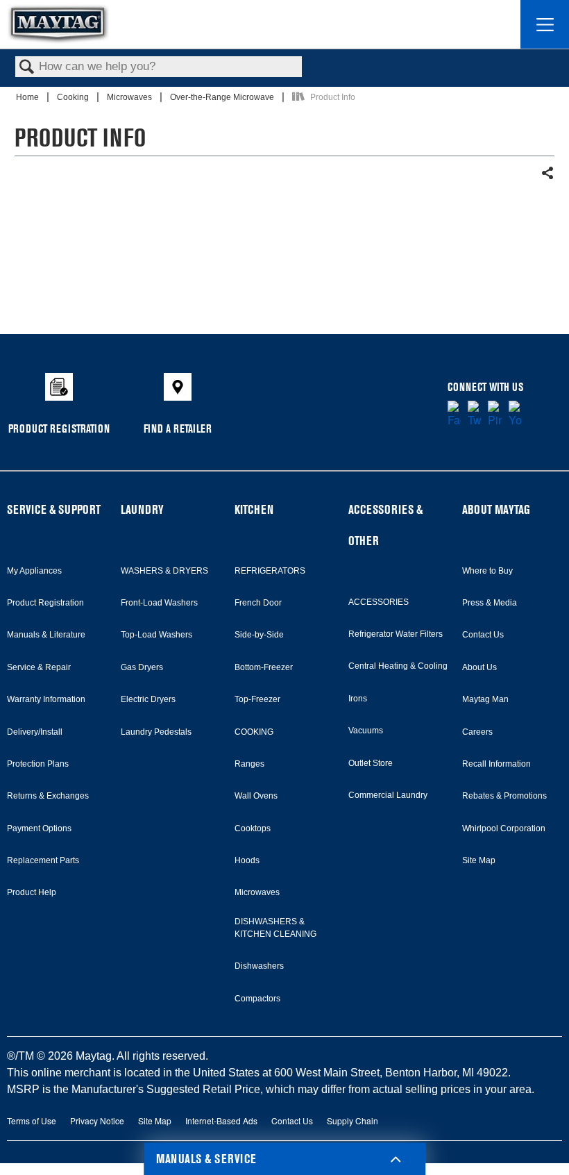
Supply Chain (352, 1120)
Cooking (74, 97)
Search (27, 67)
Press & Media (489, 603)
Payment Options (39, 828)
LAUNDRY (142, 509)
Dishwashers (259, 966)
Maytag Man (485, 699)
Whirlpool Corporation (503, 828)
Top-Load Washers (156, 635)
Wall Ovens (256, 796)
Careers (477, 732)
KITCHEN (254, 509)
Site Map (478, 860)
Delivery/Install (34, 732)
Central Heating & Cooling (398, 666)
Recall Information (496, 764)
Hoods (247, 860)
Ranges (249, 764)
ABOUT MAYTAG (496, 509)
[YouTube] (515, 414)
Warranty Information (46, 699)
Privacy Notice (97, 1120)
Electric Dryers (148, 699)
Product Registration (45, 603)
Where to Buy (487, 571)
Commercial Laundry (387, 795)
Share (547, 173)
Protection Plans (38, 764)
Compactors (257, 998)
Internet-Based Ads (221, 1120)
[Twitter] (474, 414)
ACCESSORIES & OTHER (385, 525)
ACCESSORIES (378, 602)
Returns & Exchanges (48, 796)
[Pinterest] (494, 414)
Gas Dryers (142, 667)
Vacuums (365, 730)
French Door (258, 603)
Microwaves (130, 97)
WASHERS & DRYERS (164, 571)
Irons (357, 698)
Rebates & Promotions (504, 796)
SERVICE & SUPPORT (54, 509)
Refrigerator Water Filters (395, 634)
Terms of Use (31, 1120)
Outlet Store (370, 763)
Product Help (31, 892)
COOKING (254, 732)
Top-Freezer (257, 699)
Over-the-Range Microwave (223, 97)
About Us (479, 667)
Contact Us (483, 635)
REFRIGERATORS (270, 571)
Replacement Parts (43, 860)
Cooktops (253, 828)
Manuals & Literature (46, 635)
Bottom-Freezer (264, 667)
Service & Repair (39, 667)
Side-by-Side (259, 635)
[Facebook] (454, 414)
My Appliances (34, 571)
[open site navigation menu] (544, 24)
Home (28, 97)
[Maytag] (58, 24)
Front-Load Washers (159, 603)
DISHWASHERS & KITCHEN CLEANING (275, 928)
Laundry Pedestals (156, 732)
